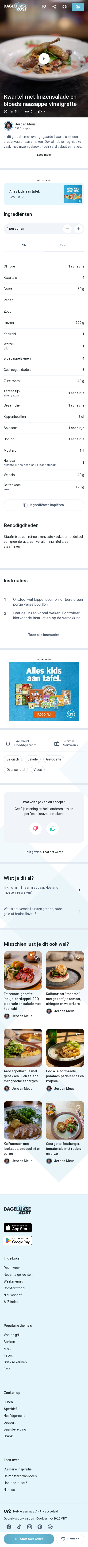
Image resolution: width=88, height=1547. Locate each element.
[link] (15, 7)
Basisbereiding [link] (15, 1429)
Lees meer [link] (44, 154)
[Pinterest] (40, 1527)
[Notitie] (44, 6)
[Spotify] (50, 1527)
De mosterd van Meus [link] (20, 1476)
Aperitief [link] (10, 1409)
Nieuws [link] (9, 1490)
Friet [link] (7, 1348)
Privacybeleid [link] (49, 1511)
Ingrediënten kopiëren (47, 505)
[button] (13, 759)
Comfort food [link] (14, 1288)
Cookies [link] (42, 1518)
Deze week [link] (12, 1268)
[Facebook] (9, 1527)
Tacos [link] (8, 1355)
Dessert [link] (9, 1422)
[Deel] (54, 6)
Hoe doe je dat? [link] (15, 1483)
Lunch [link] (8, 1402)
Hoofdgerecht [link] (14, 1416)
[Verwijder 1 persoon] (67, 228)
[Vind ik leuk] (52, 828)
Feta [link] (7, 1369)
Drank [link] (8, 1436)
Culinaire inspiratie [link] (18, 1469)
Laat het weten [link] (53, 852)
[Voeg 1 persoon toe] (78, 228)
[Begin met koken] (44, 58)
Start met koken (32, 1539)
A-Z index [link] (11, 1302)
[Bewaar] (36, 957)
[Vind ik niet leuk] (35, 828)
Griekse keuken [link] (15, 1362)
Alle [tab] (24, 245)
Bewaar (73, 1539)
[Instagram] (29, 1527)
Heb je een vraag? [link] (25, 1511)
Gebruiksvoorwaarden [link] (19, 1518)
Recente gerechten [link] (18, 1274)
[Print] (64, 6)
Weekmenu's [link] (13, 1281)
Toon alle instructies (44, 635)
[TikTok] (19, 1527)
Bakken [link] (9, 1342)
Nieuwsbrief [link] (13, 1295)
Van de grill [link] (12, 1335)
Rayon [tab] (64, 245)
